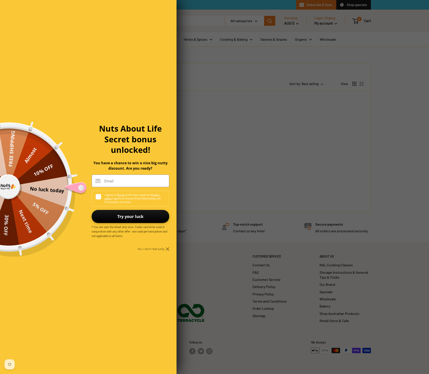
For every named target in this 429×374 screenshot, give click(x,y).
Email (109, 181)
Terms (121, 195)
